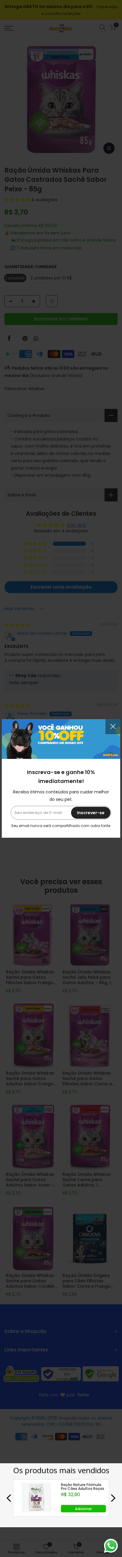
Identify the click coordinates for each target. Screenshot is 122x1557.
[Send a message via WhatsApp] (111, 1546)
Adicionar (83, 1508)
